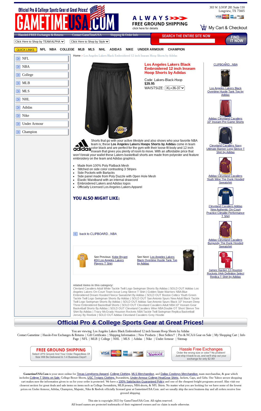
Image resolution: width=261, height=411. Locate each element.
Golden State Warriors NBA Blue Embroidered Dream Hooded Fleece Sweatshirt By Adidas (130, 293)
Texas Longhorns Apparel (93, 373)
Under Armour (151, 49)
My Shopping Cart (225, 335)
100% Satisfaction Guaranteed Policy (141, 381)
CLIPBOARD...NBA (226, 64)
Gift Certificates (96, 335)
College (67, 49)
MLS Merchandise (143, 373)
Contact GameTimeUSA (87, 35)
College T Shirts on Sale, (45, 377)
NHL (102, 49)
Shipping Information (122, 335)
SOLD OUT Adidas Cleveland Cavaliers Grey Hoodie (131, 314)
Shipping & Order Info (124, 35)
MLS (91, 49)
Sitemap (182, 339)
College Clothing (120, 373)
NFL (43, 49)
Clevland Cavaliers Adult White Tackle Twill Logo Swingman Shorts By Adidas (120, 288)
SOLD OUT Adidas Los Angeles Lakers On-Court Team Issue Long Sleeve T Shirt (136, 290)
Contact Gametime (28, 335)
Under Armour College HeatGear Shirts (154, 377)
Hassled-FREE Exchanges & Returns (40, 35)
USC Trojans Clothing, (101, 377)
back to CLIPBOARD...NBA (98, 234)
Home (77, 55)
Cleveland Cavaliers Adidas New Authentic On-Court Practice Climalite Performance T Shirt (225, 211)
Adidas (116, 49)
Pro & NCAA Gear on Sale (194, 335)
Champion (176, 49)
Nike (130, 49)
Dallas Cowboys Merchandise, (179, 373)
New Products (147, 335)
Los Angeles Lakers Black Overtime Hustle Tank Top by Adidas (157, 260)
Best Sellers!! (167, 335)
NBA (52, 49)
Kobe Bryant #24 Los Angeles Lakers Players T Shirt (110, 260)
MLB (81, 49)
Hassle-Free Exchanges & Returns (63, 335)
